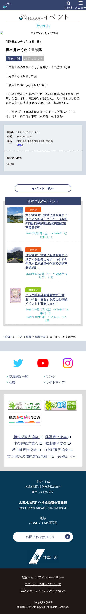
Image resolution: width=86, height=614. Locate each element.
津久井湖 (40, 336)
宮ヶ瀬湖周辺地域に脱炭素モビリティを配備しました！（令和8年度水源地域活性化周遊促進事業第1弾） (46, 221)
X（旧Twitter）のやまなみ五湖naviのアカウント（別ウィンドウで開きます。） (18, 363)
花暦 (12, 382)
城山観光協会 (56, 443)
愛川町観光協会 (25, 449)
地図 (19, 144)
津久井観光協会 (26, 443)
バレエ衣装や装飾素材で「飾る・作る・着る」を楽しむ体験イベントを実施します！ (46, 299)
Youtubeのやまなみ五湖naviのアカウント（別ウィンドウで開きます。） (43, 363)
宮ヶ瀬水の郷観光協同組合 (29, 456)
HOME (8, 336)
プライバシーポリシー (50, 577)
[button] (69, 5)
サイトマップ (55, 382)
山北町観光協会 (56, 449)
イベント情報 (23, 336)
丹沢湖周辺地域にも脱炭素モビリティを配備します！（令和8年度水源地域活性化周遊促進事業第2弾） (46, 261)
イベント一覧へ (43, 188)
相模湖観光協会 (26, 436)
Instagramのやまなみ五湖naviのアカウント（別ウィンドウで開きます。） (68, 363)
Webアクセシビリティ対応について (43, 590)
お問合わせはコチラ (40, 536)
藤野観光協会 (56, 436)
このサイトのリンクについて (43, 584)
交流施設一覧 (18, 376)
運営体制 (27, 577)
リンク (50, 376)
